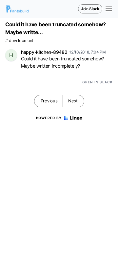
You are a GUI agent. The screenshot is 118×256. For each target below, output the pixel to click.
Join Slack (90, 8)
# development (19, 40)
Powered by (49, 118)
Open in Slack (97, 82)
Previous (49, 100)
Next (73, 100)
